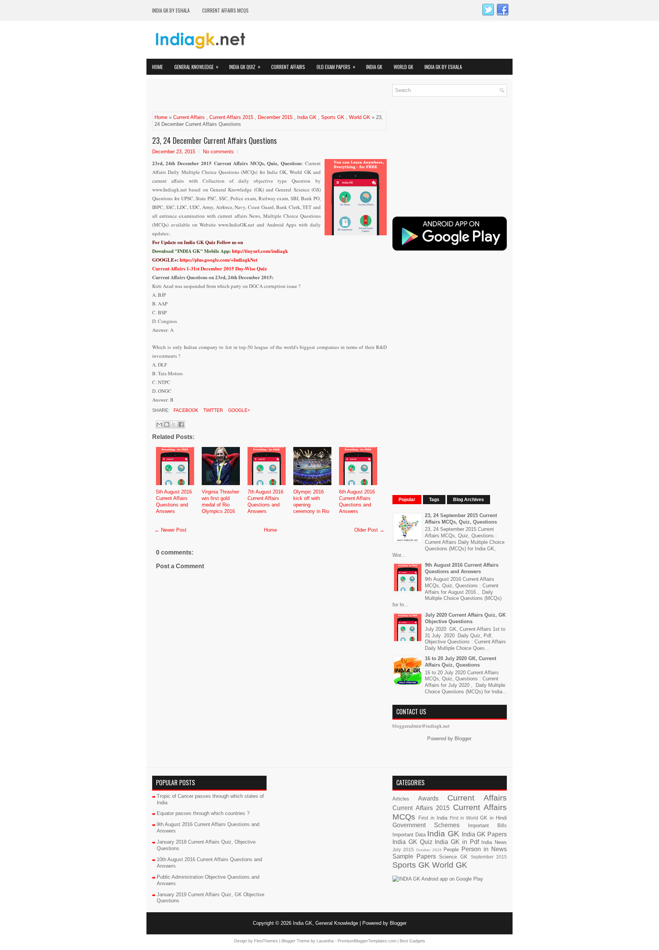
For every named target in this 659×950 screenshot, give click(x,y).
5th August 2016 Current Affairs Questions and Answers (174, 501)
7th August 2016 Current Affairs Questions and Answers (265, 501)
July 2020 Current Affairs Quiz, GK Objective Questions (465, 618)
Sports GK (332, 117)
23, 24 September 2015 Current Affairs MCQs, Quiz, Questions (461, 519)
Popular (407, 499)
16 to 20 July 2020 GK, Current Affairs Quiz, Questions (460, 662)
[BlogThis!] (166, 424)
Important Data (409, 834)
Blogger (463, 738)
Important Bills (487, 825)
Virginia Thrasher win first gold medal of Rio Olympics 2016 (220, 501)
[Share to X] (174, 424)
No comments (218, 151)
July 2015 (403, 849)
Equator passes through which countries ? (203, 813)
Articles (400, 799)
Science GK (453, 857)
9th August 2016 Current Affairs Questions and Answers (461, 568)
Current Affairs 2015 (231, 117)
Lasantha (325, 941)
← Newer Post (170, 530)
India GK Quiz (244, 67)
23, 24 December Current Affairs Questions (214, 140)
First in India (432, 818)
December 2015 (275, 117)
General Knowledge (196, 67)
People (451, 849)
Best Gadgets (412, 941)
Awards (428, 798)
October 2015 (429, 850)
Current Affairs (288, 67)
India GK (374, 67)
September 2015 (489, 856)
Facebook (185, 410)
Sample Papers (414, 856)
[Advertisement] (241, 95)
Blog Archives (468, 499)
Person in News (484, 849)
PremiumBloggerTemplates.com (367, 941)
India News (494, 842)
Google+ (238, 410)
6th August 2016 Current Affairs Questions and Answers (357, 501)
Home (157, 67)
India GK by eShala (171, 10)
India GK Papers (484, 834)
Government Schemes (426, 825)
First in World (464, 817)
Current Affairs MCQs (225, 10)
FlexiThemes (266, 941)
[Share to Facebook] (181, 424)
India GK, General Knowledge (325, 923)
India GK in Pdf (457, 842)
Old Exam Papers (336, 67)
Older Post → (369, 530)
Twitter (212, 410)
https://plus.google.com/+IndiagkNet (218, 259)
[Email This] (159, 424)
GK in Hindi (493, 818)
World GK (403, 67)
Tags (434, 499)
